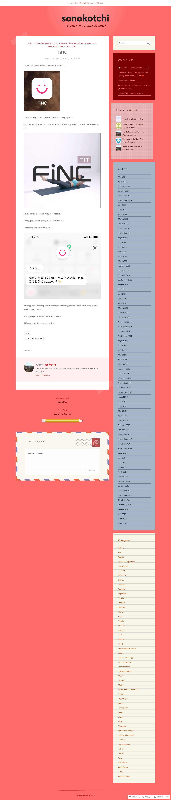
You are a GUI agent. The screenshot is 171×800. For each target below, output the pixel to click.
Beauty (31, 43)
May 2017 (122, 467)
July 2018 (122, 401)
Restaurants (123, 708)
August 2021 (123, 238)
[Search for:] (134, 43)
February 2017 (124, 481)
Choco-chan (123, 566)
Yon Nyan (126, 139)
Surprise (121, 740)
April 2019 (122, 359)
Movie (120, 676)
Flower (121, 612)
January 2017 (123, 486)
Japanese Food (124, 667)
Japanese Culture (57, 46)
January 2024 (123, 191)
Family (121, 598)
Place (120, 703)
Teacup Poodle (124, 744)
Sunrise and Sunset (126, 735)
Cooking (121, 571)
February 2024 (124, 186)
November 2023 (125, 200)
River (120, 712)
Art (119, 552)
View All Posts (43, 375)
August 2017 (123, 453)
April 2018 (122, 416)
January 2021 (123, 270)
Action (121, 548)
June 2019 (122, 350)
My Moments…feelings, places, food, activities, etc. (85, 3)
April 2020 (122, 303)
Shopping (71, 46)
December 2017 (124, 434)
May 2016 (122, 523)
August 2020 (123, 284)
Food (57, 43)
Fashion (121, 602)
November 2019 (125, 327)
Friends (121, 625)
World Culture (124, 776)
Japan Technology (86, 43)
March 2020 (123, 308)
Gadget (64, 43)
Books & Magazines (126, 561)
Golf (120, 634)
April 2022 (122, 214)
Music (120, 685)
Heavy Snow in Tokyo (135, 119)
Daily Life (122, 575)
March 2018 (123, 420)
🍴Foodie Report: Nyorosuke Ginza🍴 (134, 67)
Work (120, 771)
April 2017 (122, 472)
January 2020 (123, 317)
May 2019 (122, 355)
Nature (121, 694)
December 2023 (124, 195)
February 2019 (124, 369)
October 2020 (124, 275)
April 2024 (122, 181)
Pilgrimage (122, 698)
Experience (122, 593)
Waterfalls (122, 762)
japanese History (125, 671)
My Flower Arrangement (128, 689)
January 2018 (123, 430)
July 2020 (122, 289)
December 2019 (124, 322)
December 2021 (124, 228)
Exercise (40, 43)
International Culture (127, 648)
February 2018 (124, 425)
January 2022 (123, 223)
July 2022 (122, 205)
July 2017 (122, 458)
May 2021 (122, 252)
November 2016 (125, 495)
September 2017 (125, 448)
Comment (91, 470)
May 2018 (122, 411)
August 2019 (123, 341)
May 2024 (122, 177)
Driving (121, 584)
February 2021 (124, 266)
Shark (120, 717)
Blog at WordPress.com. (85, 795)
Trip (120, 758)
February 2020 (124, 312)
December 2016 (124, 490)
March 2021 (123, 261)
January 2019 (123, 373)
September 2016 (125, 505)
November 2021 (125, 233)
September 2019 (125, 336)
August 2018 (123, 397)
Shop (120, 721)
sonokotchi (85, 17)
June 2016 (122, 519)
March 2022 (123, 219)
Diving (121, 580)
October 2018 (124, 387)
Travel (120, 753)
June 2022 (122, 209)
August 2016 (123, 509)
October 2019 (124, 331)
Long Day (62, 399)
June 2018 (122, 406)
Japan (120, 653)
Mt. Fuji (121, 680)
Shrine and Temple (126, 730)
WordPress (123, 767)
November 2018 (125, 383)
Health (73, 43)
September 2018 (125, 392)
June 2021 (122, 247)
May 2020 (122, 298)
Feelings (49, 43)
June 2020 (122, 294)
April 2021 (122, 256)
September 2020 (125, 280)
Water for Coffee (62, 412)
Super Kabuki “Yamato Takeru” (130, 93)
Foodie (121, 621)
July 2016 (122, 514)
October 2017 (124, 444)
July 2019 (122, 345)
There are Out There (126, 80)
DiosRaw (125, 124)
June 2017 (122, 462)
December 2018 (124, 378)
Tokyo (120, 749)
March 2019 (123, 364)
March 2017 (123, 476)
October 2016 (124, 500)
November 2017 (125, 439)
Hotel (120, 644)
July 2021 (122, 242)
